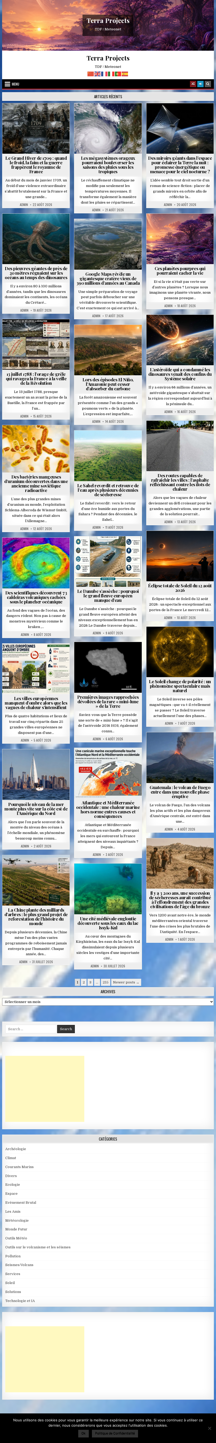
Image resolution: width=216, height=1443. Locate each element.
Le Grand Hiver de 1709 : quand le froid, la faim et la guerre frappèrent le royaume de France (36, 164)
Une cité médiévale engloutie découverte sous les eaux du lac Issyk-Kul (108, 923)
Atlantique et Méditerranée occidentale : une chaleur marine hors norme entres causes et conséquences (108, 809)
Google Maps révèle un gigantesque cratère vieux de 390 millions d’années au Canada (108, 278)
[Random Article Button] (193, 84)
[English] (97, 74)
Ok (83, 1433)
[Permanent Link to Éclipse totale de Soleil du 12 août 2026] (180, 556)
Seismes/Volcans (38, 550)
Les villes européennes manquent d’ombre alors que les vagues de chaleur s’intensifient (36, 702)
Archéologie (28, 226)
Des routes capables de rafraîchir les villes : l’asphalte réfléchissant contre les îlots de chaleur (180, 482)
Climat (98, 337)
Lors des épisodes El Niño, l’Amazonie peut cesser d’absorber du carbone (108, 384)
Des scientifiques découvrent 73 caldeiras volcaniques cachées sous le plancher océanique (36, 597)
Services (12, 1274)
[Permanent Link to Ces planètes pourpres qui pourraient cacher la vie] (180, 239)
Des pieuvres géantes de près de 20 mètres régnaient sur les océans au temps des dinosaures (36, 272)
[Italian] (111, 74)
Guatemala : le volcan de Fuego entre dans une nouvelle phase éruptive (180, 791)
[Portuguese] (118, 74)
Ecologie (119, 443)
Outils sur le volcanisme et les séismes (38, 1247)
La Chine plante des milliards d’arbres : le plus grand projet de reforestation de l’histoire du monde (36, 916)
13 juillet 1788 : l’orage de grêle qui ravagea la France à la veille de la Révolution (36, 378)
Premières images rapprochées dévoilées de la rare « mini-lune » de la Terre (108, 701)
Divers (52, 226)
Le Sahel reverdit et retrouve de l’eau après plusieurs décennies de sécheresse (108, 489)
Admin (24, 204)
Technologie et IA (182, 121)
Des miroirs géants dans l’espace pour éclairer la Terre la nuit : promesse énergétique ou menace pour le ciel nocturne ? (180, 164)
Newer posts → (126, 982)
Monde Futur (38, 868)
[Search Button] (208, 84)
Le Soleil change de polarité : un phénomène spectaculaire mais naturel (180, 685)
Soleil (182, 639)
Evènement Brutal (23, 116)
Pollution (179, 116)
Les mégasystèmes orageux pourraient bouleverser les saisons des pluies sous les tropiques (108, 164)
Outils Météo (16, 1238)
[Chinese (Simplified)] (90, 74)
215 (106, 982)
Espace (157, 116)
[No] (209, 1428)
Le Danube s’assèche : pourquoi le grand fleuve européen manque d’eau (108, 595)
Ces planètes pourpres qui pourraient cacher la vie (180, 270)
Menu (15, 84)
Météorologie (56, 116)
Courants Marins (38, 762)
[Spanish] (125, 74)
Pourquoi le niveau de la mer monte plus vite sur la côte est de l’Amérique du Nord (35, 808)
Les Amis (13, 1212)
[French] (104, 74)
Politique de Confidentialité (115, 1433)
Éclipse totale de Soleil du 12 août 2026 (180, 588)
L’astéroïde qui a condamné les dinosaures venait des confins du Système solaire (180, 374)
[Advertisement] (44, 1089)
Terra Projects (108, 20)
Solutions (203, 116)
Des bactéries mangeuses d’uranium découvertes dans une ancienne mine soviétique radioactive (36, 483)
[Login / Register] (200, 84)
